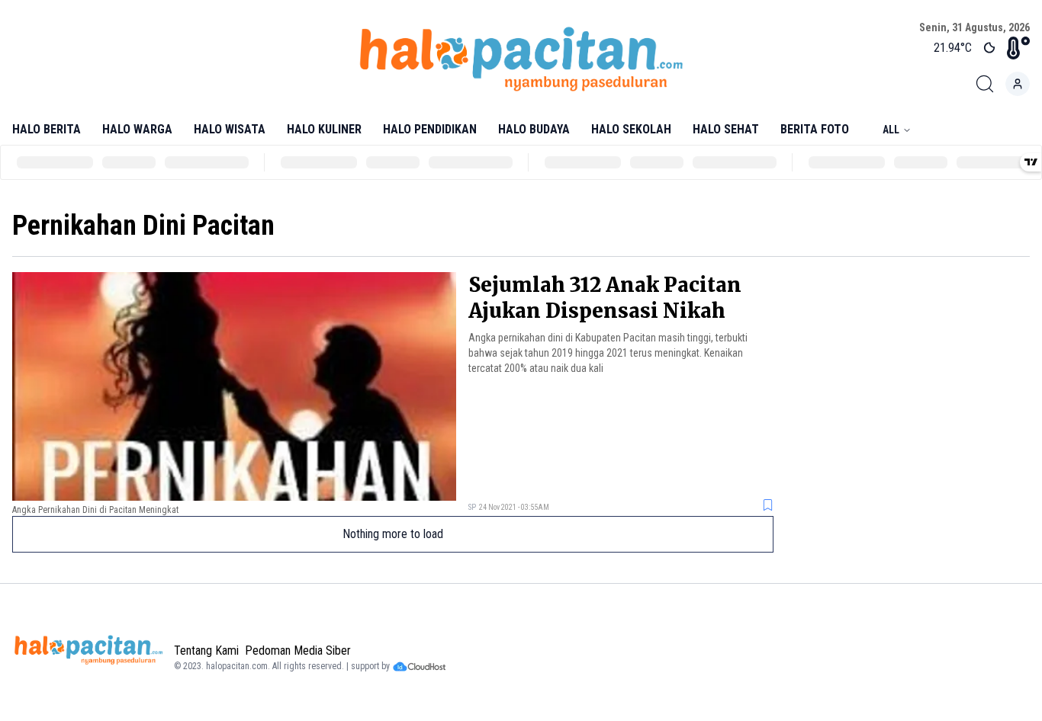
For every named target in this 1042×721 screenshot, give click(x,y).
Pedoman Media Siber (298, 650)
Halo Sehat (726, 129)
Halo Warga (137, 129)
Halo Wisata (229, 129)
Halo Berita (46, 129)
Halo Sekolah (631, 129)
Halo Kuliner (324, 129)
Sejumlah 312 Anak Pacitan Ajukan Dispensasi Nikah (604, 297)
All (891, 129)
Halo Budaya (534, 129)
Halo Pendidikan (430, 129)
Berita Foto (814, 129)
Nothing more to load (393, 534)
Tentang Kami (206, 650)
